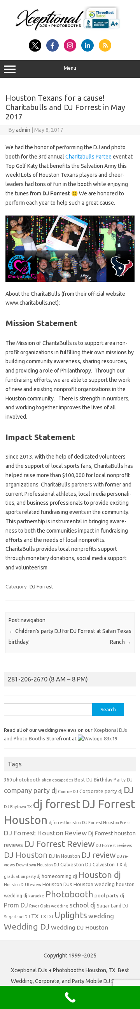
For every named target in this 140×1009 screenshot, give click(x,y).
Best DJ (83, 780)
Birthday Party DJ (113, 779)
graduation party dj (22, 876)
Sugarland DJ (17, 916)
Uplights (70, 915)
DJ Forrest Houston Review (45, 833)
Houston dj (99, 875)
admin (23, 130)
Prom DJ (16, 905)
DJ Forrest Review (59, 844)
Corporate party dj (100, 791)
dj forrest (56, 804)
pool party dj (109, 896)
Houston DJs (57, 884)
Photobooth (69, 894)
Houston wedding (94, 884)
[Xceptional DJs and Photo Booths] (70, 31)
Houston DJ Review (22, 884)
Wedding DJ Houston (79, 927)
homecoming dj (59, 876)
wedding (101, 915)
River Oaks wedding (48, 906)
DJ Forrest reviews (114, 845)
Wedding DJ (27, 926)
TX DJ (46, 916)
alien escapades (57, 780)
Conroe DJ (68, 791)
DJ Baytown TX (18, 806)
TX (34, 916)
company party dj (30, 790)
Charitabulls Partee (88, 157)
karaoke (36, 895)
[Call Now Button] (70, 997)
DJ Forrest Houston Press (106, 822)
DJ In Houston (64, 856)
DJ (129, 790)
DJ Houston (26, 854)
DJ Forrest (41, 586)
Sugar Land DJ (112, 905)
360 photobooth (22, 779)
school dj (83, 905)
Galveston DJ (75, 865)
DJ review (98, 855)
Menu (70, 68)
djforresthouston (65, 822)
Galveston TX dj (110, 864)
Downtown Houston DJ (37, 864)
